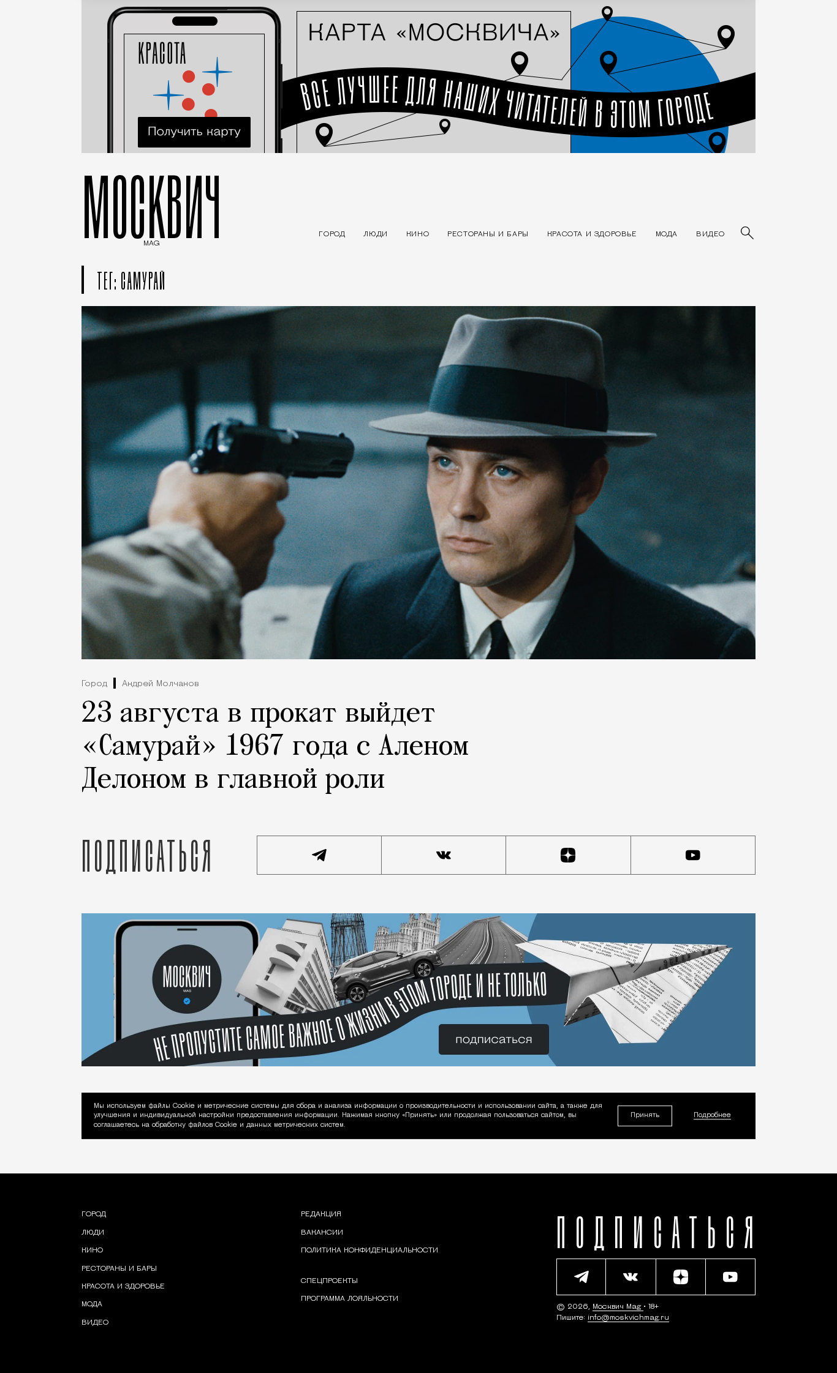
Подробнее (712, 1116)
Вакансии (322, 1232)
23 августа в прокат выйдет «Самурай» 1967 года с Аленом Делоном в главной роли (275, 747)
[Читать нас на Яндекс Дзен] (568, 855)
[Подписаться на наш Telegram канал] (319, 855)
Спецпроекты (329, 1281)
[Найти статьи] (748, 233)
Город (94, 684)
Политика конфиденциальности (369, 1250)
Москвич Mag (618, 1307)
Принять (645, 1115)
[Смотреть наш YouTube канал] (693, 855)
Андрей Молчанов (160, 684)
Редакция (321, 1214)
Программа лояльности (349, 1299)
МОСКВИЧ (151, 206)
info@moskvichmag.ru (628, 1318)
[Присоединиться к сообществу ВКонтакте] (444, 855)
